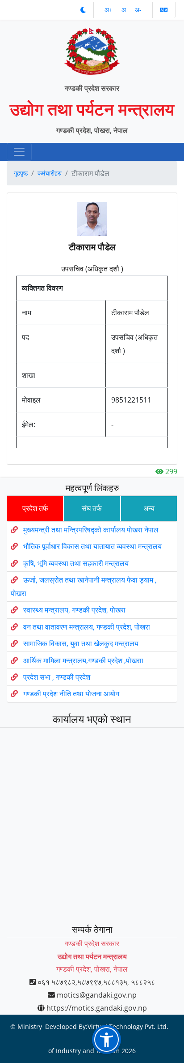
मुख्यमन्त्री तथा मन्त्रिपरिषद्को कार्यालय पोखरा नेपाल (91, 530)
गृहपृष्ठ (21, 173)
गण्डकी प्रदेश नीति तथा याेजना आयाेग (71, 694)
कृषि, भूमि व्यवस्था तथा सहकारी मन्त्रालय (76, 563)
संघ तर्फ (92, 508)
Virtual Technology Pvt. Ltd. (128, 1026)
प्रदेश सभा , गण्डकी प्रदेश (56, 677)
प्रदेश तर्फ (35, 508)
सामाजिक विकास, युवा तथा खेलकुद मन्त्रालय (80, 643)
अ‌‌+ (109, 9)
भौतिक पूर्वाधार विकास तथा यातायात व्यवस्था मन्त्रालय (92, 547)
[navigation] (19, 152)
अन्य (149, 508)
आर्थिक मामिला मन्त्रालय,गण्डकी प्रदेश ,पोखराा (83, 660)
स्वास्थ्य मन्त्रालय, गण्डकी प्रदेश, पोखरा (74, 610)
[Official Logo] (92, 47)
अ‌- (138, 9)
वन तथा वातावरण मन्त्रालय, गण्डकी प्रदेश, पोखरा (86, 627)
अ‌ (124, 9)
